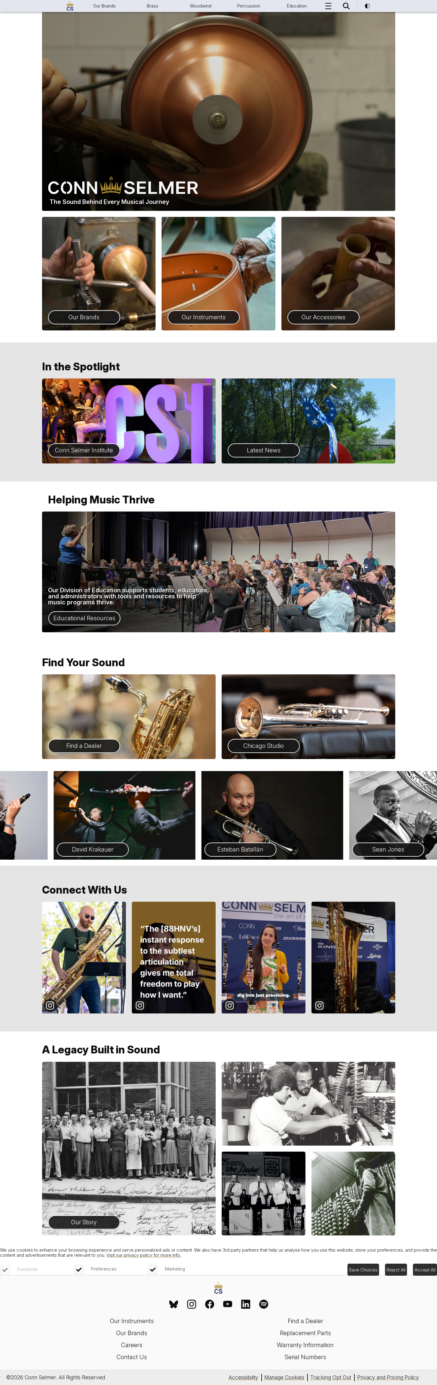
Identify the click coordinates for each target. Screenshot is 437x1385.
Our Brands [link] (131, 1333)
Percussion (248, 6)
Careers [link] (131, 1345)
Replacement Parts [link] (305, 1333)
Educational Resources (84, 618)
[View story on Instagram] (84, 957)
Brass (152, 6)
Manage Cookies (284, 1377)
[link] (174, 1304)
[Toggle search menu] (346, 6)
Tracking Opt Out (330, 1377)
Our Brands (104, 6)
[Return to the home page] (218, 1288)
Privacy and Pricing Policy (388, 1377)
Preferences (104, 1269)
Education (297, 6)
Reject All (396, 1270)
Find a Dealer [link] (305, 1321)
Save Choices (363, 1270)
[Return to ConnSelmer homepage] (69, 6)
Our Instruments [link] (132, 1321)
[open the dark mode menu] (367, 6)
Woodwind (200, 6)
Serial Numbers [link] (305, 1357)
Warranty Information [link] (305, 1345)
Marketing (175, 1269)
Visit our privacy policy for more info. (143, 1255)
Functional (27, 1269)
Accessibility (243, 1377)
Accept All (424, 1270)
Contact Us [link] (132, 1357)
